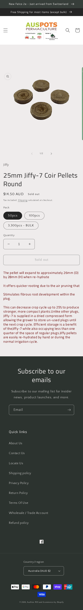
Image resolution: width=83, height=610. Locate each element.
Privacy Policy (19, 483)
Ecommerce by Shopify (53, 602)
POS (37, 602)
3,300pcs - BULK (21, 225)
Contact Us (17, 453)
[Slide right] (51, 153)
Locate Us (16, 463)
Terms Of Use (18, 503)
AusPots (30, 602)
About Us (15, 443)
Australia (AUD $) (39, 570)
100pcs (34, 215)
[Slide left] (32, 153)
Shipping (22, 200)
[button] (5, 30)
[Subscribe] (69, 410)
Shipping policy (20, 473)
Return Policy (18, 493)
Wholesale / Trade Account (28, 513)
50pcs (12, 215)
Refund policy (19, 523)
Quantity (9, 235)
